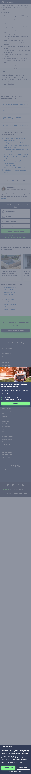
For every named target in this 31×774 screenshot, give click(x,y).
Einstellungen (23, 767)
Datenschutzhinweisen (6, 763)
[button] (29, 369)
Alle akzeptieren (8, 767)
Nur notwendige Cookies (15, 771)
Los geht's (15, 403)
